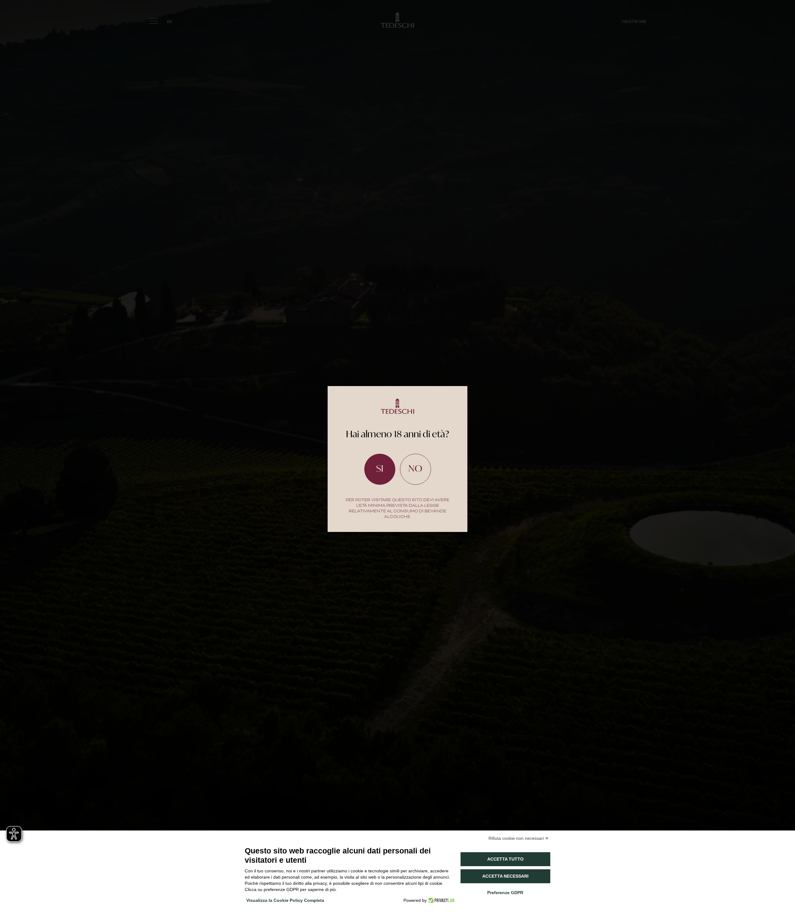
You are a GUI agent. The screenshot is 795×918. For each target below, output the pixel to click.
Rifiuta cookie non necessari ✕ (518, 838)
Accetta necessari (505, 876)
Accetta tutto (505, 859)
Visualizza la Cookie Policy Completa (285, 900)
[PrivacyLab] (440, 900)
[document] (397, 459)
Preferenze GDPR (505, 892)
